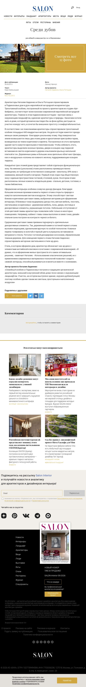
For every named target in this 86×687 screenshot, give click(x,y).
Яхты (28, 22)
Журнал (78, 16)
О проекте (6, 628)
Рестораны (45, 22)
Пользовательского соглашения (69, 498)
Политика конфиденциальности (38, 634)
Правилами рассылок (40, 501)
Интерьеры (19, 16)
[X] (30, 295)
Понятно (67, 681)
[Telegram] (41, 295)
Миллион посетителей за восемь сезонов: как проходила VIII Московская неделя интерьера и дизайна (60, 383)
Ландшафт (31, 16)
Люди (70, 16)
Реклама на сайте (24, 628)
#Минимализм (22, 404)
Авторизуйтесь (31, 323)
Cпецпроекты (22, 584)
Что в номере (53, 582)
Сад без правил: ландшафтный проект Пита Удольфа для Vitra (60, 441)
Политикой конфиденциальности (17, 501)
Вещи (63, 16)
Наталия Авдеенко (52, 90)
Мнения (56, 22)
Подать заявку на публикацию (18, 631)
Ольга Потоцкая (65, 90)
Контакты (65, 628)
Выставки (20, 563)
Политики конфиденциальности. (26, 684)
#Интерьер (12, 404)
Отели (36, 22)
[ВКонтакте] (35, 295)
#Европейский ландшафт (54, 462)
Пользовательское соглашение (52, 631)
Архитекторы (44, 16)
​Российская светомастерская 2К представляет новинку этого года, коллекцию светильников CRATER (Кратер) (24, 443)
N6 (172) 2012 (10, 96)
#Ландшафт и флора (52, 459)
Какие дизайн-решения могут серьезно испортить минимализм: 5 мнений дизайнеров (23, 383)
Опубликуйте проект (53, 594)
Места (56, 16)
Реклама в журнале (46, 628)
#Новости (48, 412)
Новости (8, 16)
